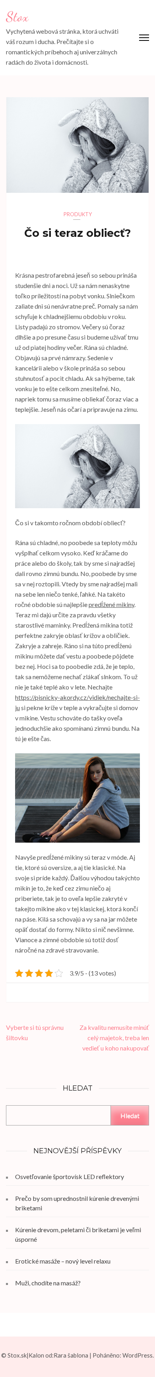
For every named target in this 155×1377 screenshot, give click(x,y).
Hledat (130, 1115)
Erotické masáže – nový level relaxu (62, 1261)
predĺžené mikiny (111, 604)
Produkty (78, 214)
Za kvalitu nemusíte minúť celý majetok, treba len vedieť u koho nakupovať (114, 1038)
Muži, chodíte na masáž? (48, 1283)
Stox (17, 16)
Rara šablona (71, 1355)
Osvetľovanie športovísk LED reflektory (69, 1176)
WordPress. (138, 1355)
